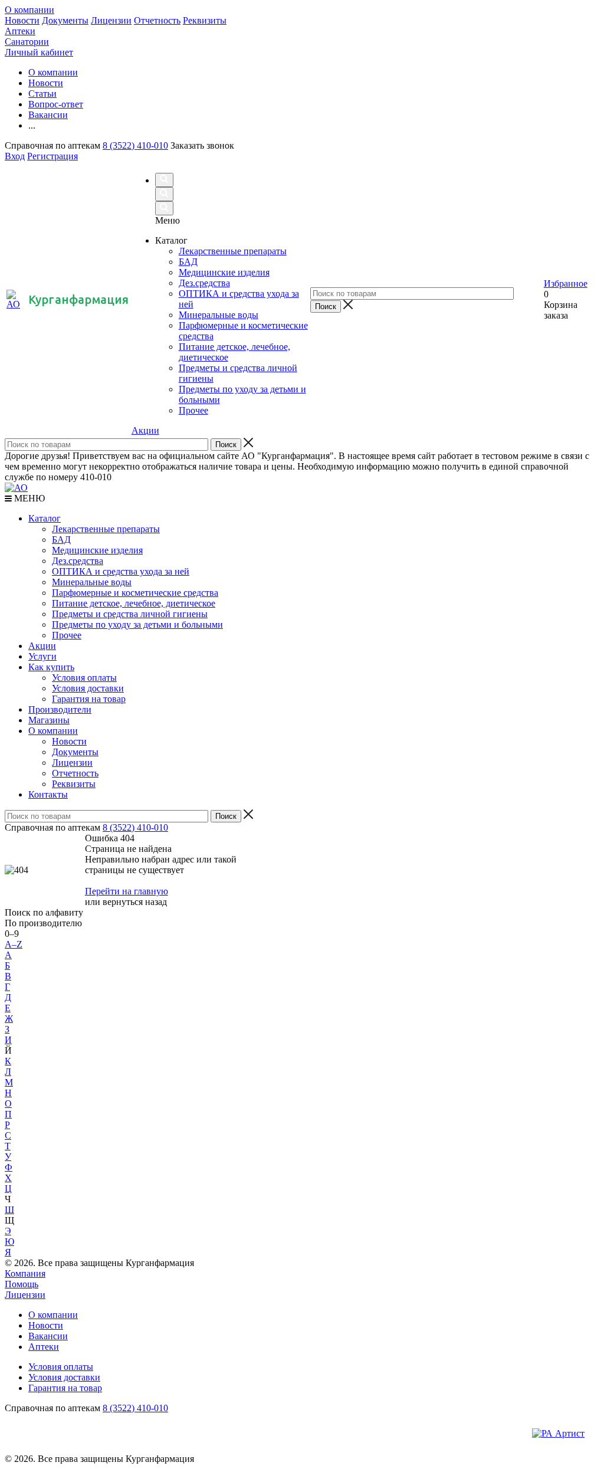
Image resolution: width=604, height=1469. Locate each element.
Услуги (42, 656)
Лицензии (111, 20)
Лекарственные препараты (106, 529)
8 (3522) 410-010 (135, 145)
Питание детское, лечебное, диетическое (133, 603)
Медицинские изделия (97, 550)
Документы (65, 20)
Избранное (565, 283)
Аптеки (20, 31)
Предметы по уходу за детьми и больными (137, 624)
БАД (61, 540)
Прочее (66, 635)
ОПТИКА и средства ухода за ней (120, 571)
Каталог (44, 518)
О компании (29, 10)
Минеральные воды (92, 582)
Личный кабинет (39, 52)
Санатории (27, 42)
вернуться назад (135, 902)
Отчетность (157, 20)
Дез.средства (77, 561)
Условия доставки (88, 688)
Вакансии (48, 1336)
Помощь (21, 1284)
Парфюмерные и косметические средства (135, 593)
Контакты (48, 794)
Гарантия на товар (89, 699)
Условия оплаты (84, 678)
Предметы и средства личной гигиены (130, 614)
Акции (145, 430)
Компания (25, 1273)
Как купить (51, 667)
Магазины (49, 720)
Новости (22, 20)
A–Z (13, 944)
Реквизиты (204, 20)
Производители (59, 709)
